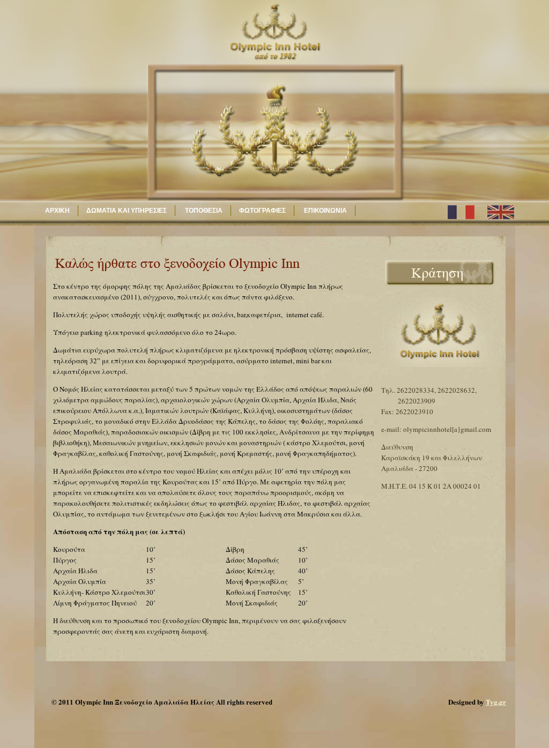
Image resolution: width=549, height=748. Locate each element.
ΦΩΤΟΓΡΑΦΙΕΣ (262, 210)
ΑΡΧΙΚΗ (57, 210)
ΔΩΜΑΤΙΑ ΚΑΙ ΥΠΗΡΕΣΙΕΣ (126, 210)
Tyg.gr (496, 702)
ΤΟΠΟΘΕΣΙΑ (202, 210)
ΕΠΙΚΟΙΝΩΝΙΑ (324, 210)
